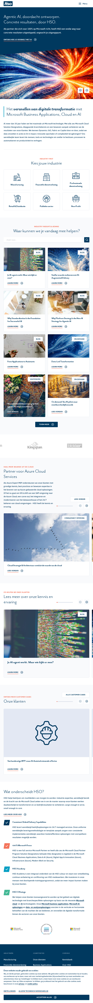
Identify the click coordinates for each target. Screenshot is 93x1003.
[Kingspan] (36, 446)
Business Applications (42, 965)
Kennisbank (67, 959)
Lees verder (79, 499)
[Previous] (80, 90)
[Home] (8, 3)
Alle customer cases (75, 695)
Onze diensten (39, 959)
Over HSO (66, 965)
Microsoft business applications (55, 904)
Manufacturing (10, 959)
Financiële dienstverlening (15, 965)
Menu (85, 4)
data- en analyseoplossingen (38, 907)
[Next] (86, 90)
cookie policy (32, 984)
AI (22, 904)
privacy (21, 984)
